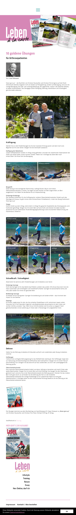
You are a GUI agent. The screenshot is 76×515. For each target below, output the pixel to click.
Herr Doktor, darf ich (21, 488)
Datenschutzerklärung (17, 512)
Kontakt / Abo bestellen (27, 504)
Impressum (10, 504)
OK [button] (67, 511)
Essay (27, 485)
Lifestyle (26, 475)
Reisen (27, 481)
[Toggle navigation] (38, 10)
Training (18, 421)
